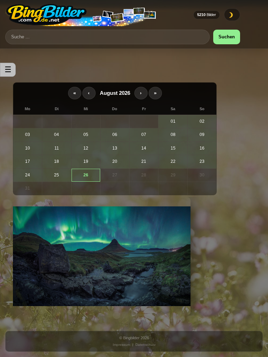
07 (143, 134)
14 (143, 148)
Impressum (121, 345)
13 (114, 148)
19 (85, 161)
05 (85, 134)
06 (114, 134)
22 (173, 161)
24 (27, 175)
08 (173, 134)
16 (202, 148)
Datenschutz (145, 345)
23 (202, 161)
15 (173, 148)
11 (56, 148)
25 (56, 175)
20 (114, 161)
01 (173, 121)
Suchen (226, 36)
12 (85, 148)
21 (143, 161)
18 (56, 161)
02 (202, 121)
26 (85, 175)
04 (56, 134)
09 (202, 134)
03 (27, 134)
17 (27, 161)
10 (27, 148)
